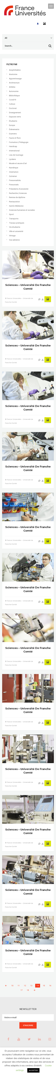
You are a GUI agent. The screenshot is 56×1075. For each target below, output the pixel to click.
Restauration (14, 202)
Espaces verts (15, 117)
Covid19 (12, 100)
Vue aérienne (14, 240)
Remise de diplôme (17, 197)
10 (12, 986)
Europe (12, 125)
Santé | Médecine (16, 206)
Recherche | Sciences (18, 193)
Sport (11, 214)
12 (25, 986)
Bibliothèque (14, 95)
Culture (12, 104)
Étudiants (13, 121)
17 (22, 990)
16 (50, 986)
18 (28, 990)
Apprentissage (15, 79)
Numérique (13, 168)
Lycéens (12, 159)
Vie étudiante (14, 227)
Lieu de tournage (16, 155)
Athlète (12, 87)
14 (38, 986)
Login (38, 23)
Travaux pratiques (16, 223)
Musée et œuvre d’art (18, 163)
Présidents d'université (18, 189)
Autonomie (13, 91)
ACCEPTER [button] (33, 1070)
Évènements (14, 129)
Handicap (13, 146)
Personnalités (15, 180)
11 (19, 986)
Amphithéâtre (15, 70)
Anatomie (13, 74)
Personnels (14, 185)
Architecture (14, 83)
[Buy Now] (42, 299)
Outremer (13, 176)
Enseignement (15, 112)
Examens (13, 134)
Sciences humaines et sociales (22, 210)
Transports (13, 219)
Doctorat (13, 108)
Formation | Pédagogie (18, 142)
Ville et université (16, 231)
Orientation (13, 172)
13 (31, 986)
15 (44, 986)
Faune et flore (15, 138)
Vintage (12, 236)
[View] (39, 299)
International (14, 151)
